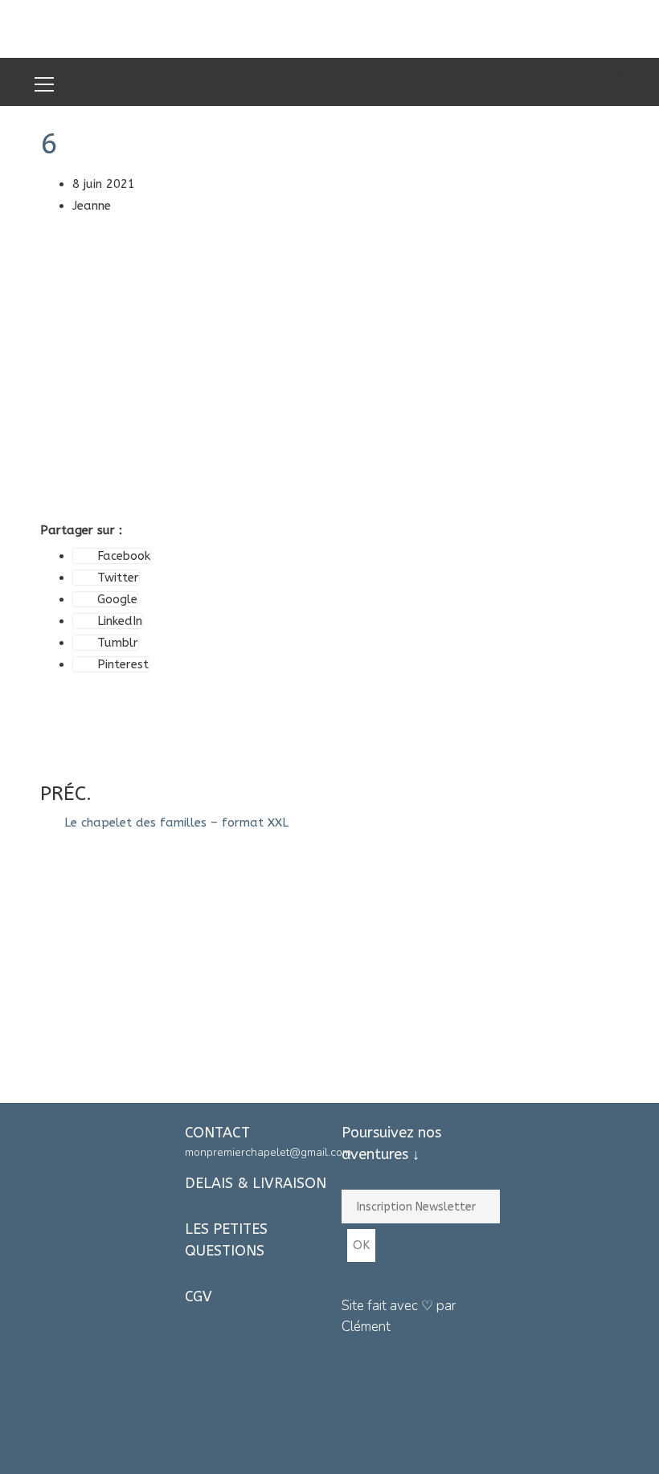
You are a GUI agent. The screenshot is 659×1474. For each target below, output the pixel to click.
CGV (198, 1296)
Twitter (118, 577)
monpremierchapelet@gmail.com (268, 1152)
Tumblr (117, 642)
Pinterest (123, 664)
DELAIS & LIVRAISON (255, 1183)
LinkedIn (119, 621)
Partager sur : (81, 530)
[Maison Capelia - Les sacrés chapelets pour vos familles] (329, 28)
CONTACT (217, 1132)
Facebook (123, 556)
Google (117, 599)
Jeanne (91, 205)
